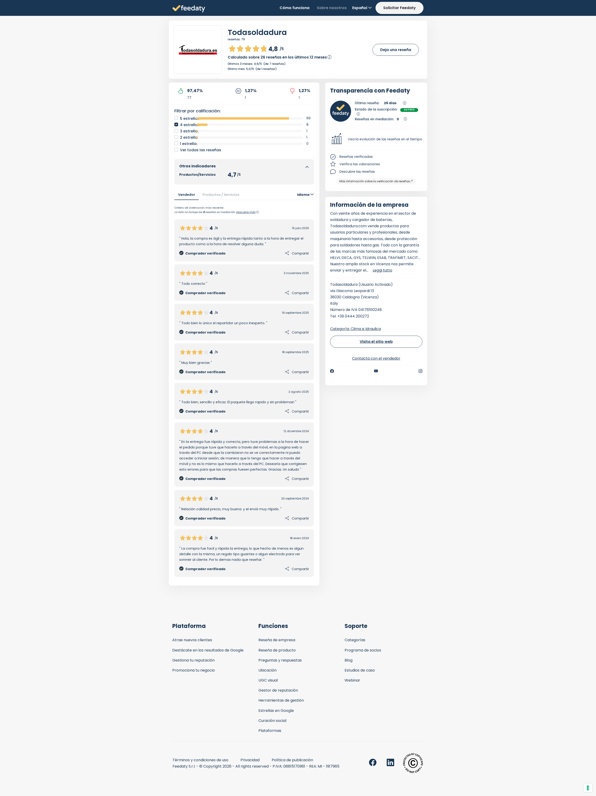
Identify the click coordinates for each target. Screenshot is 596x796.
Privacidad (250, 760)
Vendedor (186, 194)
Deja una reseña (395, 49)
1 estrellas (189, 143)
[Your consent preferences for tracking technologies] (587, 787)
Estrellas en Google (276, 710)
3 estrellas (190, 131)
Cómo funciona (294, 7)
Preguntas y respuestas (280, 660)
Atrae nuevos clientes (192, 640)
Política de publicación (292, 760)
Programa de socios (363, 650)
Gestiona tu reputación (193, 660)
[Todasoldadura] (198, 50)
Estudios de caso (360, 670)
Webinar (352, 680)
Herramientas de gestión (281, 700)
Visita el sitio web (376, 341)
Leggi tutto (382, 270)
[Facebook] (332, 371)
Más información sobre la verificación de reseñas (374, 181)
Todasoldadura (257, 32)
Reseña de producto (277, 650)
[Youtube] (376, 371)
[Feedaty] (189, 9)
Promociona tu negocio (193, 670)
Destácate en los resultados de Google (208, 650)
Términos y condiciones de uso (200, 760)
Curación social (272, 720)
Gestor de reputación (278, 690)
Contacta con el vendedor (376, 358)
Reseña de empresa (276, 640)
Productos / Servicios (221, 194)
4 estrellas (190, 124)
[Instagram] (420, 371)
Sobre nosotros (332, 7)
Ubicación (267, 670)
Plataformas (269, 730)
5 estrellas (190, 118)
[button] (376, 139)
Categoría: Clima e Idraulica (355, 328)
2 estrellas (190, 137)
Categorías (355, 640)
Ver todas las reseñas (200, 150)
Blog (348, 660)
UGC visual (268, 680)
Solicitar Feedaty (399, 7)
